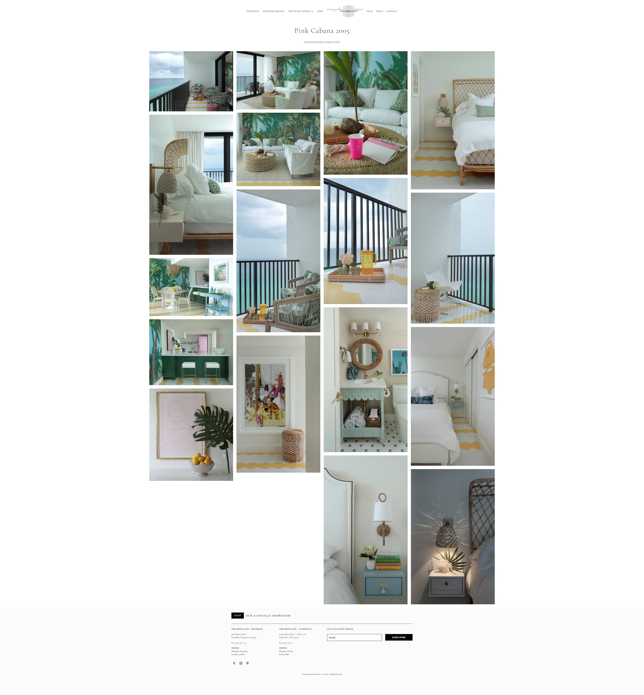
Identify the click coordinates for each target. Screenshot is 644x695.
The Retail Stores (299, 11)
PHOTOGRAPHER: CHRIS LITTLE (322, 42)
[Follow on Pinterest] (247, 663)
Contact (392, 11)
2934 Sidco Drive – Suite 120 (292, 634)
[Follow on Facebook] (234, 663)
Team (369, 11)
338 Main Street (238, 634)
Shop (320, 11)
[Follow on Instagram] (241, 663)
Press (379, 11)
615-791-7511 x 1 (286, 643)
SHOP (237, 615)
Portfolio (253, 11)
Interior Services (274, 11)
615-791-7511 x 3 (238, 643)
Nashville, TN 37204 (288, 637)
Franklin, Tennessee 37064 (243, 637)
